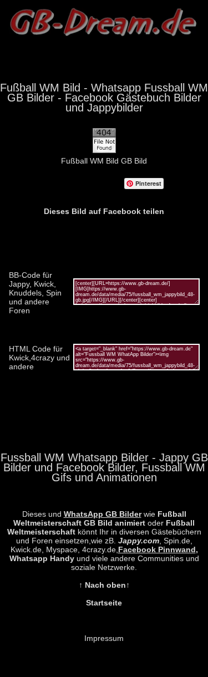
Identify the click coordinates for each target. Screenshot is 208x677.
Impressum (104, 638)
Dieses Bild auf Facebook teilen (104, 211)
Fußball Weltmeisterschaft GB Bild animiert (99, 518)
